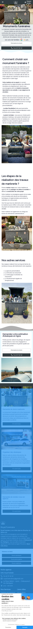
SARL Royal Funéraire (7, 573)
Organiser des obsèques (8, 592)
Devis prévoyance (16, 559)
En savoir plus (16, 424)
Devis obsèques (16, 555)
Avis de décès (21, 592)
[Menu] (2, 2)
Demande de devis (16, 43)
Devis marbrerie (16, 563)
